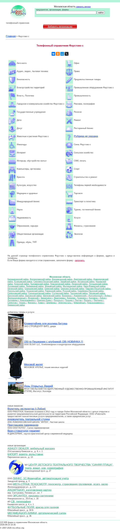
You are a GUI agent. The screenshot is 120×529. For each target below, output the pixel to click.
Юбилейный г (80, 303)
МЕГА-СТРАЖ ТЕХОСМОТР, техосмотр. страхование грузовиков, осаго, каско (60, 484)
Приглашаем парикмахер (23, 425)
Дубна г (107, 295)
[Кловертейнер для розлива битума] (16, 334)
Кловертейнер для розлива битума (45, 323)
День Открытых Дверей (38, 386)
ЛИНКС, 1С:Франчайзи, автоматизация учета (41, 478)
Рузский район (69, 291)
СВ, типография (21, 501)
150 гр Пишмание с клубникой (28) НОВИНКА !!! (53, 341)
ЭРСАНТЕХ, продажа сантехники (33, 495)
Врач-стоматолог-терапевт (24, 430)
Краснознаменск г (95, 303)
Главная (11, 36)
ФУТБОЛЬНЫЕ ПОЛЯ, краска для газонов (33, 507)
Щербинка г (51, 303)
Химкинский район (16, 305)
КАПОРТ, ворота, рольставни (25, 454)
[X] (66, 53)
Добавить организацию (60, 26)
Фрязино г (32, 303)
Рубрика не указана (86, 136)
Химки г (41, 303)
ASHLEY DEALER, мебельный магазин (31, 448)
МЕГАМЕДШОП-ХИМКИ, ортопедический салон (37, 513)
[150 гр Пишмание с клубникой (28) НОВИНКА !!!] (16, 348)
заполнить (80, 260)
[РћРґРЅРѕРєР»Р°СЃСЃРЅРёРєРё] (58, 53)
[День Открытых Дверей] (16, 393)
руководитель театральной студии (29, 419)
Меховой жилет (33, 364)
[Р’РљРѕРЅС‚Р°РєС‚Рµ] (53, 53)
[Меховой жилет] (16, 380)
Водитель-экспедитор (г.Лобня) (27, 408)
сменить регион (83, 6)
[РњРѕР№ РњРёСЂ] (62, 53)
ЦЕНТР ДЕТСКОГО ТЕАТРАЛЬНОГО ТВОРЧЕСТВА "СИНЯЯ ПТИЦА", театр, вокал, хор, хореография (69, 466)
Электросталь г (65, 303)
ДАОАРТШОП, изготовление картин (29, 489)
